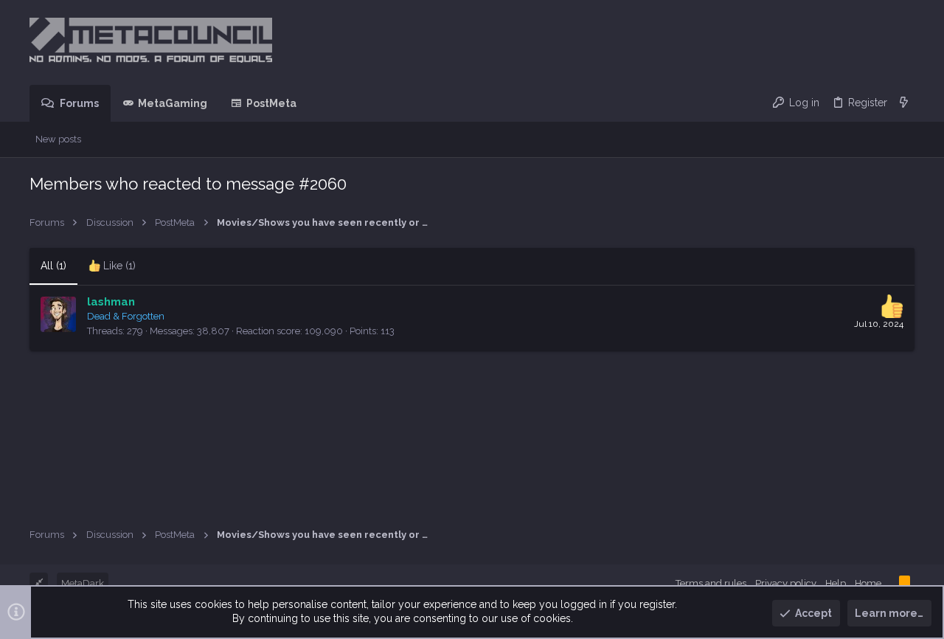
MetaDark (82, 583)
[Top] (890, 582)
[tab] (112, 266)
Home (868, 583)
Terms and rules (711, 583)
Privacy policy (785, 583)
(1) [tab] (53, 266)
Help (835, 583)
